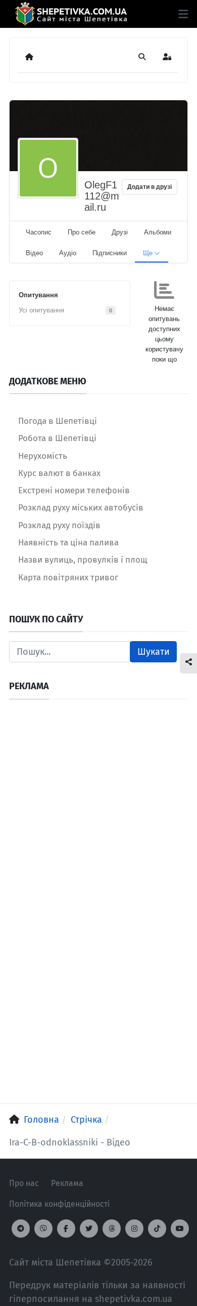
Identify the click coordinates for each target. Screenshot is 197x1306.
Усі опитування (41, 310)
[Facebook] (66, 1228)
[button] (183, 14)
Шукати (153, 651)
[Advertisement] (98, 807)
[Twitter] (89, 1228)
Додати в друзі (149, 186)
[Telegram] (21, 1228)
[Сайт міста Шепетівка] (71, 14)
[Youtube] (180, 1228)
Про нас (24, 1183)
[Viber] (43, 1228)
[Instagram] (134, 1228)
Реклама (67, 1183)
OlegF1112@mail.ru (101, 196)
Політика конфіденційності (59, 1204)
